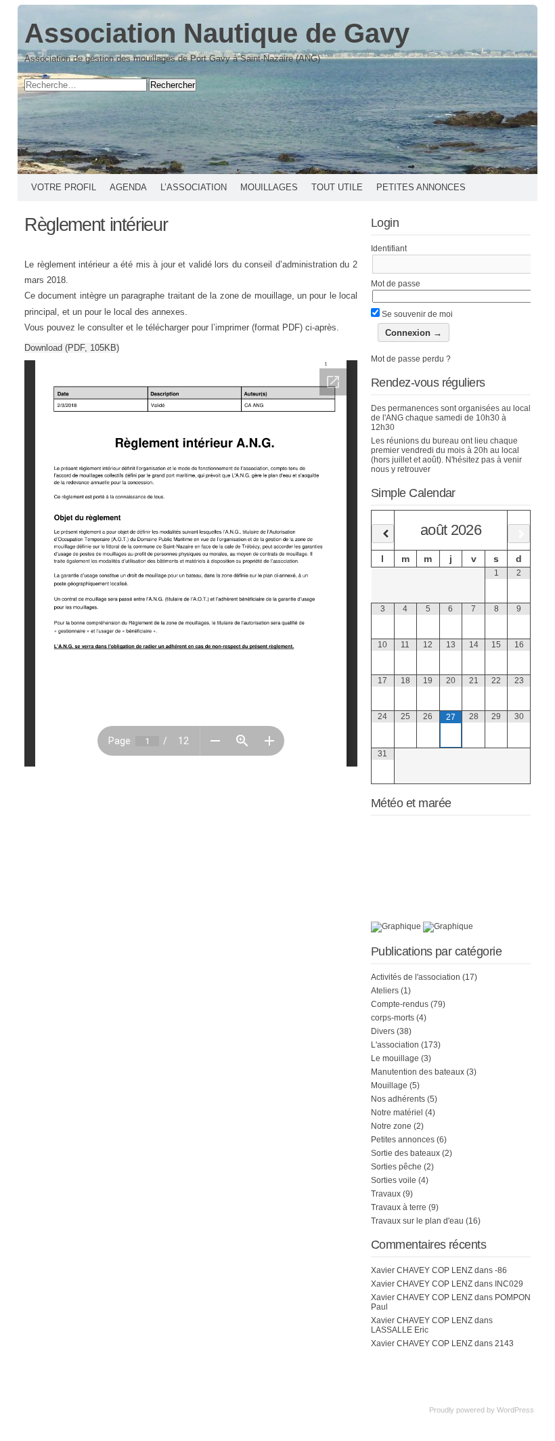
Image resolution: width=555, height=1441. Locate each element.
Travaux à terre (398, 1207)
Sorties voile (393, 1180)
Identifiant (389, 248)
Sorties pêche (396, 1166)
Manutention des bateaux (417, 1072)
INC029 (509, 1284)
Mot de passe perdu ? (411, 359)
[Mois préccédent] (383, 533)
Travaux (386, 1194)
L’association (193, 187)
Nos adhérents (398, 1099)
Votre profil (63, 187)
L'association (395, 1045)
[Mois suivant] (519, 533)
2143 (504, 1343)
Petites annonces (421, 187)
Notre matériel (397, 1112)
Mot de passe (395, 283)
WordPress (515, 1410)
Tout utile (337, 187)
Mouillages (269, 187)
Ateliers (385, 990)
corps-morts (392, 1018)
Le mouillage (395, 1058)
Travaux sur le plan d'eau (417, 1221)
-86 (501, 1270)
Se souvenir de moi (416, 314)
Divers (383, 1031)
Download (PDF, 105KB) (71, 348)
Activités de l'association (415, 977)
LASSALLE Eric (399, 1330)
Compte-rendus (399, 1004)
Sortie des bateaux (405, 1153)
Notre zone (391, 1126)
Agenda (128, 187)
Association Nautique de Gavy (216, 33)
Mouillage (389, 1085)
